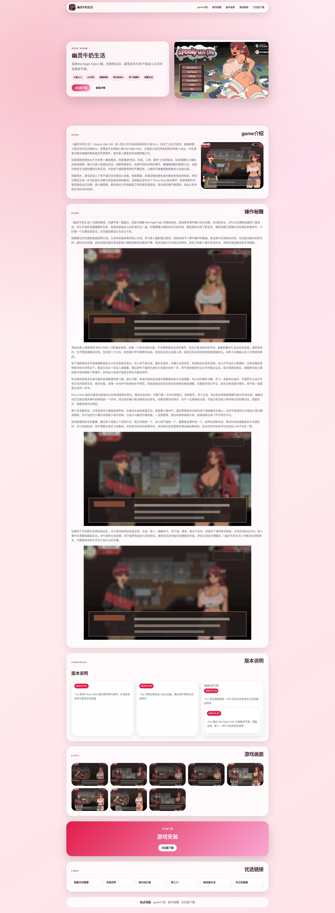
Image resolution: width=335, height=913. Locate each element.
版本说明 (230, 7)
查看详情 (100, 87)
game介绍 (202, 7)
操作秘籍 (216, 7)
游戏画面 (243, 7)
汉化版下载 (258, 7)
